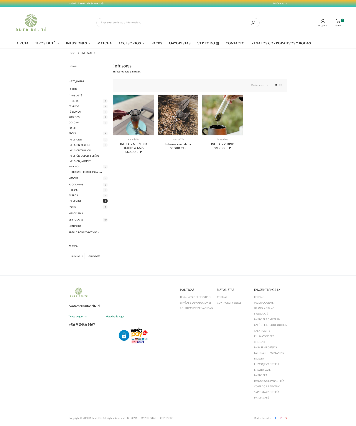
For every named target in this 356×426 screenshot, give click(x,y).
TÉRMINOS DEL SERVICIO (195, 297)
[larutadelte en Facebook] (275, 418)
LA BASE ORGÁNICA (265, 347)
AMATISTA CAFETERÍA (266, 392)
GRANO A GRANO (264, 308)
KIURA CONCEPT (264, 336)
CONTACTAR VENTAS (229, 302)
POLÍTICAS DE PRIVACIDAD (196, 308)
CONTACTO (166, 418)
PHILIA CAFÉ (261, 397)
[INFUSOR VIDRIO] (222, 115)
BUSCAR (132, 418)
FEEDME (259, 297)
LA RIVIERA (260, 375)
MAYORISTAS (148, 418)
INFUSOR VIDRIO (222, 144)
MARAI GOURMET (264, 302)
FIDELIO (259, 358)
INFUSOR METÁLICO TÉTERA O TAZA (133, 146)
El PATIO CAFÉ (262, 369)
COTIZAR (222, 297)
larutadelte (222, 139)
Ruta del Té (133, 139)
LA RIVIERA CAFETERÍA (267, 319)
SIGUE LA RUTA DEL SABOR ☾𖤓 (86, 3)
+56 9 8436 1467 (82, 324)
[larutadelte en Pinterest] (286, 418)
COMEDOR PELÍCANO (267, 386)
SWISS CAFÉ (261, 313)
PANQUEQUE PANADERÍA (269, 381)
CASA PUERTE (262, 330)
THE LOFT (259, 342)
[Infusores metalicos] (178, 115)
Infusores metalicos (178, 144)
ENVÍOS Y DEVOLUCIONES (196, 302)
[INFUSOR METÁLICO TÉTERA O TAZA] (133, 115)
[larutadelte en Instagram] (281, 418)
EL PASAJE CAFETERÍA (266, 364)
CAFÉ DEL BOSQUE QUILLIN (270, 325)
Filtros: (73, 66)
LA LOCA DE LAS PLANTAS (269, 353)
